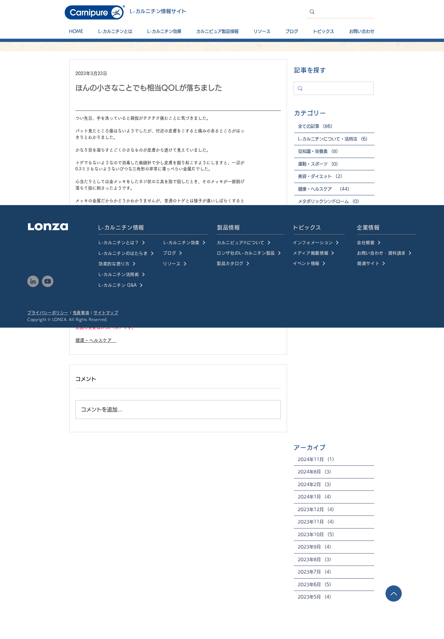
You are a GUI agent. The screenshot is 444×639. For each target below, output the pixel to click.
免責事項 (81, 313)
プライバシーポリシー (47, 313)
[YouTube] (47, 281)
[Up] (393, 593)
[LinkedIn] (33, 281)
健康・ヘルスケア (95, 340)
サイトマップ (106, 313)
